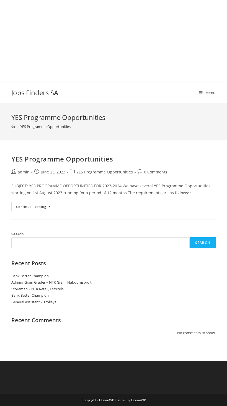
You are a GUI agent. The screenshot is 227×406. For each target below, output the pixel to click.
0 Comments (155, 172)
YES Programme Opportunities (62, 158)
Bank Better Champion (30, 275)
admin (24, 172)
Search (17, 233)
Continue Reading (35, 207)
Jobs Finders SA (34, 92)
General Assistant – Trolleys (33, 301)
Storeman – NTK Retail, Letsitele (37, 288)
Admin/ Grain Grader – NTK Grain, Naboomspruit (51, 282)
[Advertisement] (113, 39)
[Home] (13, 126)
